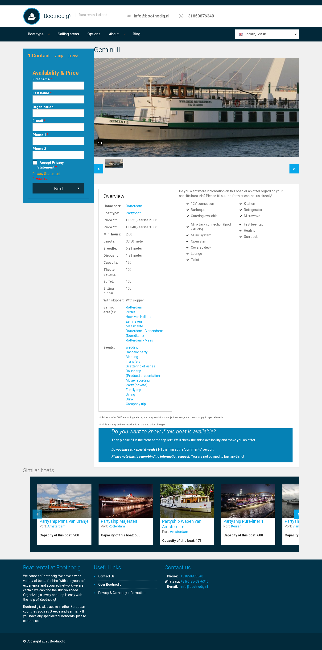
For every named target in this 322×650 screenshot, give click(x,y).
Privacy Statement (46, 174)
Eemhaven (134, 321)
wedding (132, 347)
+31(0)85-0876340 (195, 581)
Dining (130, 394)
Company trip (136, 404)
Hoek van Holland (138, 317)
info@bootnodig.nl (151, 15)
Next (58, 188)
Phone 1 (40, 135)
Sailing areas (68, 34)
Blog (136, 34)
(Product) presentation (143, 376)
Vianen (298, 526)
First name (42, 79)
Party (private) (136, 385)
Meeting (132, 357)
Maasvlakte (134, 326)
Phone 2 (39, 149)
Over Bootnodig (109, 584)
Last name (42, 93)
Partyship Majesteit (119, 521)
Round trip (133, 371)
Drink (129, 399)
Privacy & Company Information (121, 593)
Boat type (36, 34)
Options (93, 34)
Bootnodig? (57, 16)
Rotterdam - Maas (139, 340)
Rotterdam (134, 206)
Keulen (236, 526)
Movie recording (138, 380)
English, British (255, 34)
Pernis (130, 312)
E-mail (39, 121)
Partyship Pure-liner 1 (243, 521)
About (114, 34)
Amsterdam (56, 526)
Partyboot (133, 213)
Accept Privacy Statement (50, 165)
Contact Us (106, 576)
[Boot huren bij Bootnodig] (31, 16)
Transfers (133, 361)
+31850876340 (200, 15)
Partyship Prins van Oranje (64, 521)
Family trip (133, 390)
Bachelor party (137, 352)
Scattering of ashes (140, 366)
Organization (43, 107)
